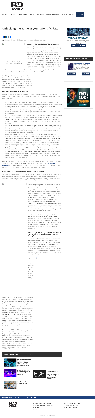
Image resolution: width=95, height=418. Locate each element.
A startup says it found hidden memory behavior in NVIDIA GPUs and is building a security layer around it (24, 363)
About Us (35, 409)
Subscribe (85, 74)
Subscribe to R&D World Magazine (42, 403)
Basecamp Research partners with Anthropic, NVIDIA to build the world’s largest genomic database (53, 375)
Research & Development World (17, 6)
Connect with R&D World (11, 398)
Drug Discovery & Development (72, 403)
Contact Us (36, 407)
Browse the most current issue (82, 63)
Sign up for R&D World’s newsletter (43, 405)
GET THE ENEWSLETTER (78, 46)
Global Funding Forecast (70, 407)
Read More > (30, 354)
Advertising (48, 415)
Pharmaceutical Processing (71, 405)
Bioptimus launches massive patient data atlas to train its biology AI (23, 372)
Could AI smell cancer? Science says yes (23, 382)
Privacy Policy (42, 415)
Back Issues (71, 74)
